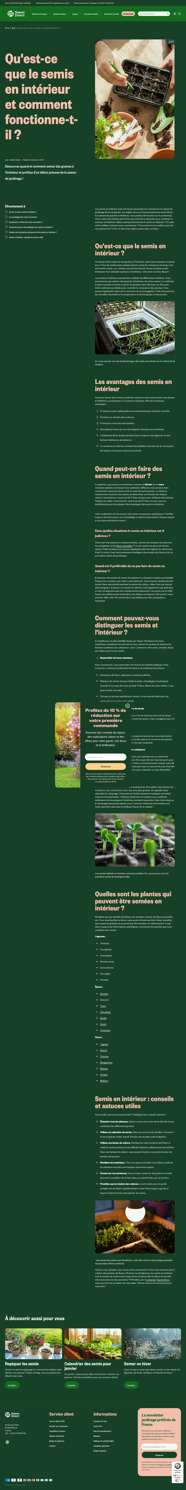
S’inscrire (106, 766)
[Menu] (181, 1463)
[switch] (177, 1480)
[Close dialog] (127, 706)
